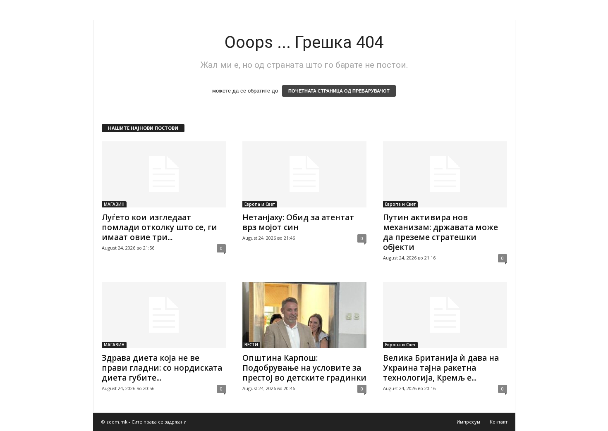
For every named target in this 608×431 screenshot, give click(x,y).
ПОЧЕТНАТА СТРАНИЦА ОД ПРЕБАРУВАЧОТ (339, 90)
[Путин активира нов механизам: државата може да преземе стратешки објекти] (445, 174)
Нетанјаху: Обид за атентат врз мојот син (298, 222)
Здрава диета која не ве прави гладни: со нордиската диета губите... (162, 367)
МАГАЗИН (114, 204)
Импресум (468, 422)
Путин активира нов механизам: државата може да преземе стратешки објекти (440, 232)
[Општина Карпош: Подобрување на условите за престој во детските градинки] (304, 315)
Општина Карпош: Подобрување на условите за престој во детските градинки (304, 367)
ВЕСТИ (251, 345)
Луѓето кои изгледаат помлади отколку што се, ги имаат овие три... (159, 227)
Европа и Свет (259, 204)
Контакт (498, 422)
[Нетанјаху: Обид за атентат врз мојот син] (304, 174)
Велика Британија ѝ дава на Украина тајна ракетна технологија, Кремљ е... (441, 367)
